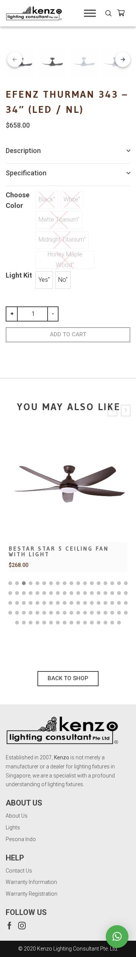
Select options (68, 516)
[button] (10, 583)
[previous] (14, 59)
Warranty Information (31, 882)
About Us (17, 816)
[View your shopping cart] (123, 14)
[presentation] (112, 411)
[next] (122, 59)
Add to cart (68, 334)
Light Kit (19, 275)
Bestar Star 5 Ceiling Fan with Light (59, 551)
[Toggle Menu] (90, 13)
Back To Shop (68, 678)
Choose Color (17, 200)
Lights (13, 827)
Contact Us (19, 871)
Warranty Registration (31, 894)
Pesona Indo (21, 839)
